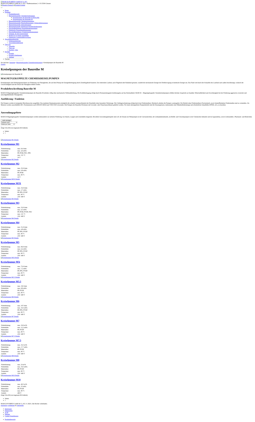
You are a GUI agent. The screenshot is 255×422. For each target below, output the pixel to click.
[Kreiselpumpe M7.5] (8, 336)
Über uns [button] (8, 44)
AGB (6, 412)
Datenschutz (9, 411)
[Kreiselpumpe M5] (7, 238)
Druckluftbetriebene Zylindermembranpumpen (23, 32)
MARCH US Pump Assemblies (19, 35)
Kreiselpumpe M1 (10, 144)
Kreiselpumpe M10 (11, 379)
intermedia (20, 405)
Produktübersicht (14, 14)
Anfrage (11, 57)
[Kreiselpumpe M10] (8, 375)
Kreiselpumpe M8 (10, 360)
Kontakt (11, 53)
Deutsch (10, 5)
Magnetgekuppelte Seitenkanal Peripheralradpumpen (25, 26)
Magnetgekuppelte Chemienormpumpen (21, 21)
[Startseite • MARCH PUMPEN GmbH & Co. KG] (14, 1)
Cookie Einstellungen (11, 416)
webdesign (11, 405)
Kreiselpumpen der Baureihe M (23, 19)
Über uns (12, 48)
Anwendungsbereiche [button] (12, 39)
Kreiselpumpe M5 (10, 242)
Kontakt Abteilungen (15, 55)
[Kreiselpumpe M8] (7, 356)
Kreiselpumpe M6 (10, 301)
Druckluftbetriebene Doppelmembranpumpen (23, 28)
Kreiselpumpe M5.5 (11, 281)
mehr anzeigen (6, 120)
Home (7, 10)
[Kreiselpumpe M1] (7, 140)
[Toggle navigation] (1, 7)
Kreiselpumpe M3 (10, 203)
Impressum (8, 409)
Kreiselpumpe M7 (10, 320)
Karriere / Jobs (13, 50)
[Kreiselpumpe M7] (7, 316)
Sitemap (7, 414)
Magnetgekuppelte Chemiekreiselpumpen (22, 16)
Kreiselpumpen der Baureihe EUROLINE (26, 17)
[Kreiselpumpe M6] (7, 297)
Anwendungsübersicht (16, 43)
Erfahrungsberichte (15, 41)
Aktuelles (12, 46)
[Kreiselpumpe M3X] (8, 179)
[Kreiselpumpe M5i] (7, 257)
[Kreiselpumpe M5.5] (8, 277)
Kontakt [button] (7, 52)
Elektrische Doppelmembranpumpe (20, 30)
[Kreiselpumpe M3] (7, 199)
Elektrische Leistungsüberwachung (20, 37)
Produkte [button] (7, 12)
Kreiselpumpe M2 (10, 163)
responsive (4, 405)
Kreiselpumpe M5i (10, 262)
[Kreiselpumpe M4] (7, 218)
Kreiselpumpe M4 (10, 222)
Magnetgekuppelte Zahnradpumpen (20, 25)
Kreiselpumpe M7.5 (11, 340)
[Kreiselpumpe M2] (7, 159)
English (22, 5)
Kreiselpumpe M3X (11, 183)
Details (16, 140)
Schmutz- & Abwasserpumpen (18, 34)
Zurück (3, 64)
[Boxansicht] (1, 126)
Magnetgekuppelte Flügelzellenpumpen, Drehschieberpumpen (28, 23)
